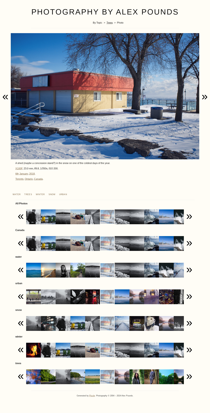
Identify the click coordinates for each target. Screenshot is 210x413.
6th (17, 173)
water (17, 194)
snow (52, 194)
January (23, 173)
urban (63, 194)
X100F (18, 168)
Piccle (92, 396)
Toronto (19, 179)
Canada (38, 179)
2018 (32, 173)
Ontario (29, 179)
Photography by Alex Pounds (105, 12)
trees (110, 22)
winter (40, 194)
